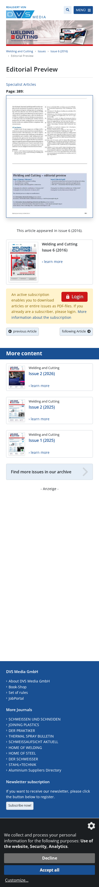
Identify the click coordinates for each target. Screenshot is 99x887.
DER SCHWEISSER (23, 759)
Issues (42, 51)
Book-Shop (18, 686)
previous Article (24, 331)
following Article (74, 331)
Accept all (49, 870)
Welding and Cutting (19, 51)
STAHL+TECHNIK (22, 764)
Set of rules (18, 692)
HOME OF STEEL (22, 753)
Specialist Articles (21, 84)
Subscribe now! (19, 805)
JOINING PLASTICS (24, 724)
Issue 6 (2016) (59, 51)
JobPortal (16, 698)
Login (76, 296)
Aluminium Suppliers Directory (35, 770)
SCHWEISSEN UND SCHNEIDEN (35, 719)
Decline (49, 858)
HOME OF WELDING (25, 747)
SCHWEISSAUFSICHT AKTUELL (33, 741)
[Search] (68, 10)
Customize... (16, 880)
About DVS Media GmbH (29, 681)
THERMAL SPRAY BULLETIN (31, 736)
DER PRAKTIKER (22, 730)
